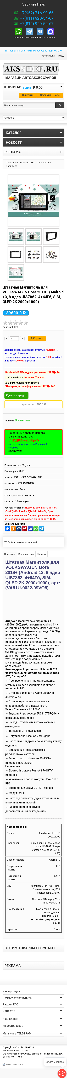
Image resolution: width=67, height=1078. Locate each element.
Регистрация (48, 55)
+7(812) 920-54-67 (36, 23)
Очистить (28, 95)
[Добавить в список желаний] (20, 542)
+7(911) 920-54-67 (36, 18)
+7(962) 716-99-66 (36, 13)
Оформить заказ (50, 95)
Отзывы (41, 554)
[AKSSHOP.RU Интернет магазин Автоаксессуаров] (31, 74)
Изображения (26, 554)
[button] (62, 1073)
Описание (9, 554)
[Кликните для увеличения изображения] (33, 201)
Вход (61, 55)
